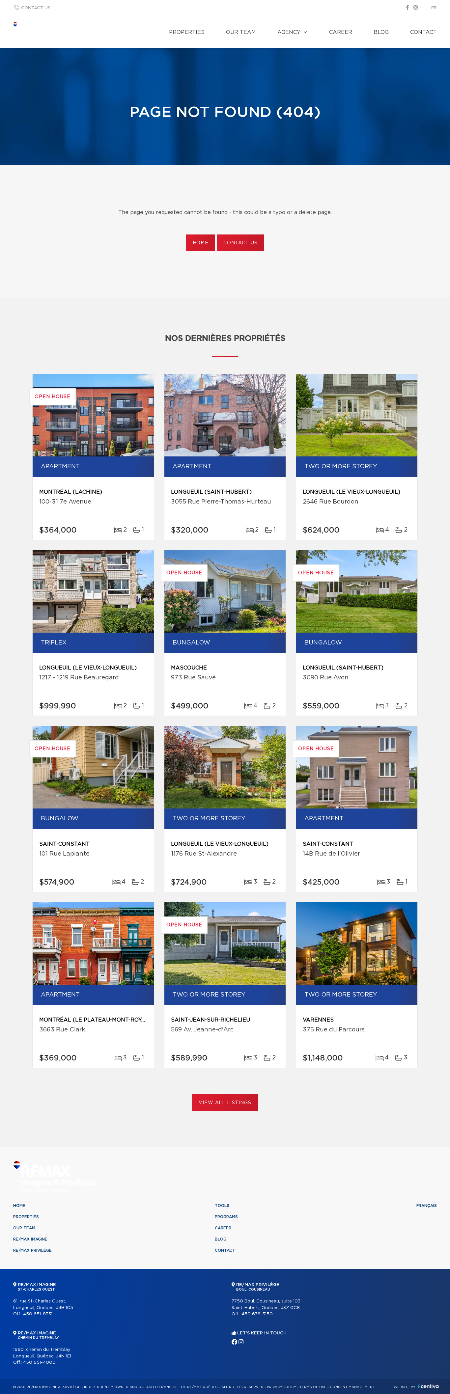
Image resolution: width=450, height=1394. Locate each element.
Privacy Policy (281, 1387)
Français (426, 1206)
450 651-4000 (39, 1362)
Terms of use (312, 1387)
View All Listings (225, 1103)
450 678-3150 (257, 1314)
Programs (226, 1217)
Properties (187, 32)
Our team (241, 32)
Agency (288, 32)
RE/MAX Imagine (30, 1239)
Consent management (352, 1387)
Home (201, 243)
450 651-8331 (37, 1314)
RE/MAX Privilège (32, 1250)
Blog (381, 32)
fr (434, 8)
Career (340, 32)
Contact (423, 32)
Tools (222, 1206)
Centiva (428, 1386)
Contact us (35, 8)
